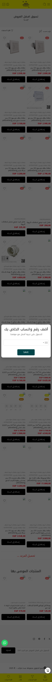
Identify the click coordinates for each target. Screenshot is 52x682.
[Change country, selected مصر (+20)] (45, 343)
